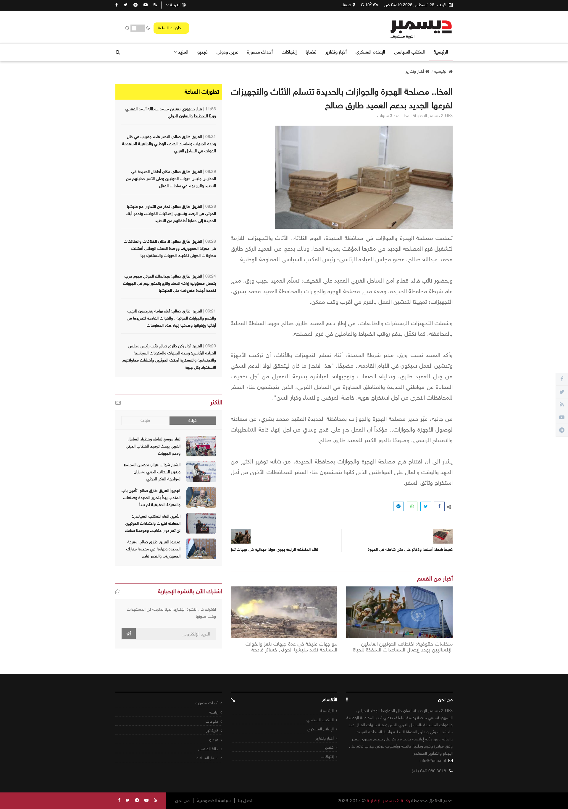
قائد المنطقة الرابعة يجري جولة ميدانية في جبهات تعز (274, 549)
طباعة (145, 420)
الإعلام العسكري (370, 52)
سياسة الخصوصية (214, 800)
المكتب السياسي (409, 52)
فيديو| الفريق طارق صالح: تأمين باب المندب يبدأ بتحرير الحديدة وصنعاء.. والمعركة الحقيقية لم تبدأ (151, 498)
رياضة (213, 712)
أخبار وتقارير (336, 52)
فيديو (202, 52)
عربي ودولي (227, 52)
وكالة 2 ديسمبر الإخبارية (388, 800)
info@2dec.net (432, 760)
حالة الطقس (208, 749)
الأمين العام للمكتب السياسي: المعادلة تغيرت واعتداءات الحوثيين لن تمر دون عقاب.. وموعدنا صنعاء (152, 523)
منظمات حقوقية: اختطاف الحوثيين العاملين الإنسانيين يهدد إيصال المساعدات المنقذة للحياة (403, 647)
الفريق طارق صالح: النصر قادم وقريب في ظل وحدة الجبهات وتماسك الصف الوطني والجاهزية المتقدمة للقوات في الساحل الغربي (169, 144)
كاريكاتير (212, 730)
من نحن (182, 800)
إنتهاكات (289, 52)
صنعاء (346, 5)
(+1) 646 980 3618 (429, 771)
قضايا (311, 52)
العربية (175, 5)
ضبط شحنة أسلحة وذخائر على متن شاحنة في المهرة (410, 549)
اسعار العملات (207, 758)
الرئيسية (441, 52)
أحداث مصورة (260, 52)
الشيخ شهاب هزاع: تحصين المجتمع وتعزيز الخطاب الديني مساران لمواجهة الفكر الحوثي (152, 472)
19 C (366, 5)
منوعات (212, 721)
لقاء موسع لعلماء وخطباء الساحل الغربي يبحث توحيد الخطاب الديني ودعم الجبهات (153, 446)
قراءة (192, 420)
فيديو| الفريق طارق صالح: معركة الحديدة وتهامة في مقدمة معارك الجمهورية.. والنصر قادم (153, 549)
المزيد (183, 52)
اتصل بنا (246, 800)
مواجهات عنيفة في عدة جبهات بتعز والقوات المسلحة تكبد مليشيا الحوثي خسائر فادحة (291, 647)
